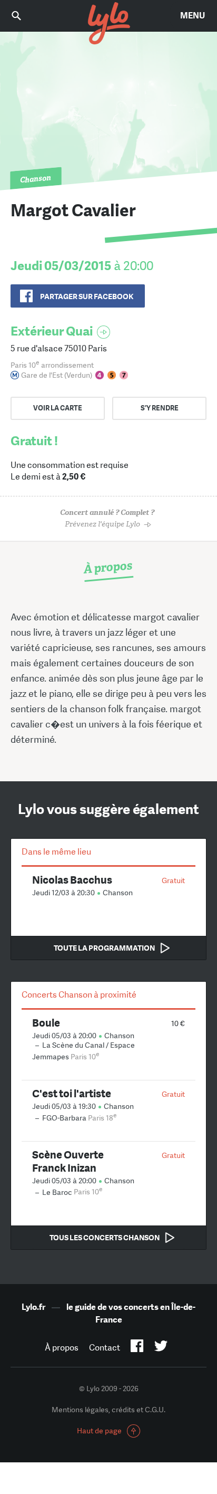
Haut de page (99, 1430)
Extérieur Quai (52, 331)
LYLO (108, 23)
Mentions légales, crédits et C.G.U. (108, 1409)
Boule (46, 1023)
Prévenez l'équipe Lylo (107, 518)
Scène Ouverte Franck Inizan (68, 1161)
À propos (61, 1347)
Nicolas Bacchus (72, 880)
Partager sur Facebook (86, 296)
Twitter (160, 1347)
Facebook (137, 1347)
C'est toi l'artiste (71, 1093)
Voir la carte (57, 408)
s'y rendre (160, 408)
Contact (104, 1347)
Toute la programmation (104, 948)
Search (23, 15)
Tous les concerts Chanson (105, 1237)
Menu (192, 15)
